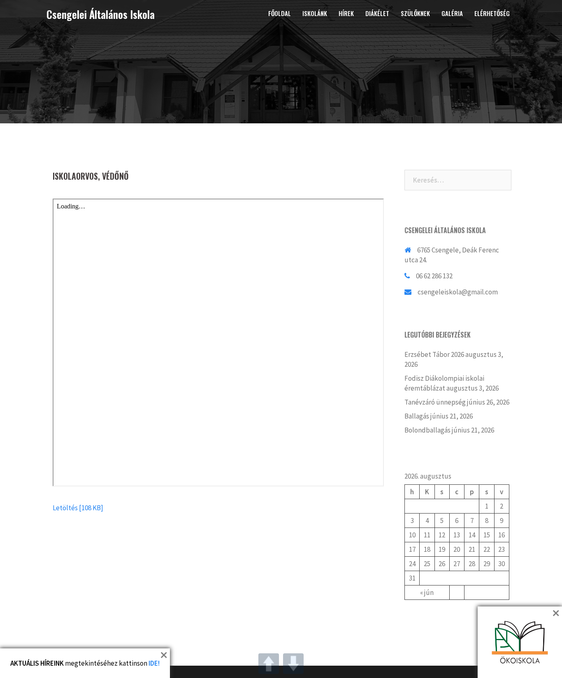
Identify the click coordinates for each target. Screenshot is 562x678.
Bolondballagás (427, 430)
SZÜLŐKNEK (415, 13)
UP (268, 663)
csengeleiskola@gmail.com (458, 291)
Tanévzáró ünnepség (435, 402)
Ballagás (416, 416)
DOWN (293, 663)
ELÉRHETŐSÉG (492, 13)
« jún (427, 592)
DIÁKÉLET (377, 13)
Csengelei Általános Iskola (100, 14)
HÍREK (346, 13)
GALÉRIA (452, 13)
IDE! (154, 663)
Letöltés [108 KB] (78, 507)
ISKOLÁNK (314, 13)
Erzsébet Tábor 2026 (434, 354)
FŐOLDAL (279, 13)
